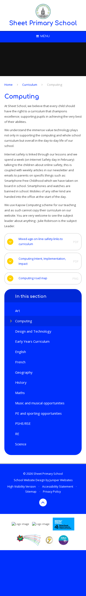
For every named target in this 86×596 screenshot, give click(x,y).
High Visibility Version (21, 486)
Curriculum (29, 85)
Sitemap (30, 492)
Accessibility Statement (57, 486)
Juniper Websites (61, 480)
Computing (54, 85)
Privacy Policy (52, 492)
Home (8, 85)
